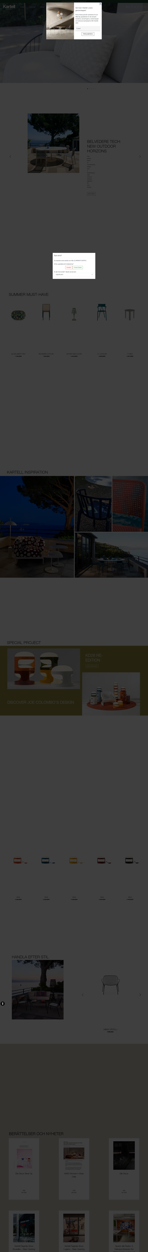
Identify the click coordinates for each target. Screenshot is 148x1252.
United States (78, 267)
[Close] (100, 4)
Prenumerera (88, 34)
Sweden (68, 267)
